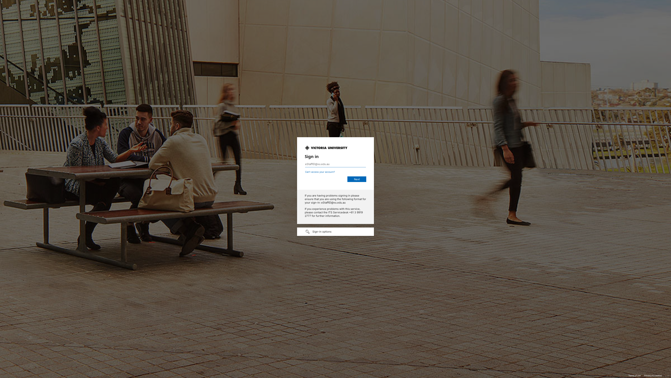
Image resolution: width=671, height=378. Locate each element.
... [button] (667, 375)
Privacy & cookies (653, 375)
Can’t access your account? (320, 171)
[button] (335, 231)
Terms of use (634, 375)
